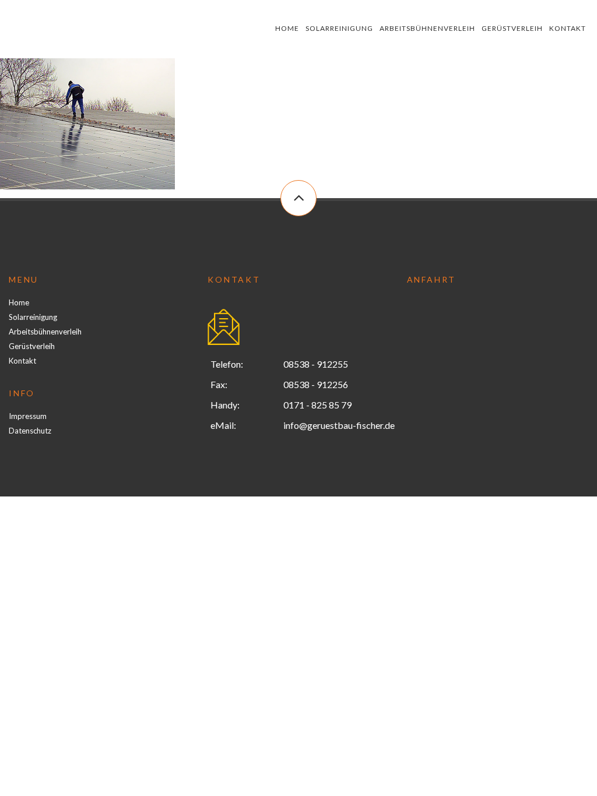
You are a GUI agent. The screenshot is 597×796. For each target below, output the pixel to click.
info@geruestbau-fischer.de (339, 425)
